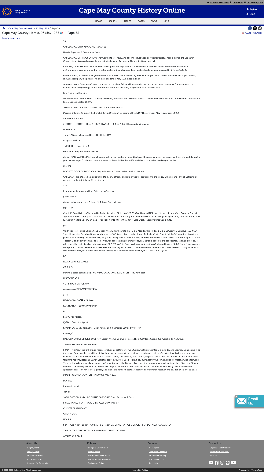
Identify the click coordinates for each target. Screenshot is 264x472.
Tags (154, 21)
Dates (141, 21)
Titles (127, 21)
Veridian (145, 470)
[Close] (236, 396)
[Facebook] (250, 28)
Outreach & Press (34, 459)
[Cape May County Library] (3, 29)
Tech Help (153, 463)
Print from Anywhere (158, 451)
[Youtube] (233, 462)
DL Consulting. (19, 470)
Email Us (213, 455)
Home (98, 21)
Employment (33, 448)
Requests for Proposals (37, 463)
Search (112, 21)
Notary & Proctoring (157, 455)
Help (166, 21)
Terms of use (256, 470)
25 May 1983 (42, 28)
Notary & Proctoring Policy (99, 459)
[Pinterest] (227, 462)
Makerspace (154, 448)
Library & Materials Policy (99, 455)
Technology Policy (96, 463)
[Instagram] (222, 462)
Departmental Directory (220, 448)
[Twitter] (255, 28)
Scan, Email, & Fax (156, 459)
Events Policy (94, 451)
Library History (33, 451)
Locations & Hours (35, 455)
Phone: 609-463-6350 (219, 451)
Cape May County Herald (20, 28)
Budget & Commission (98, 448)
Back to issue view (11, 38)
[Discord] (211, 462)
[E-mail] (260, 28)
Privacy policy (244, 470)
